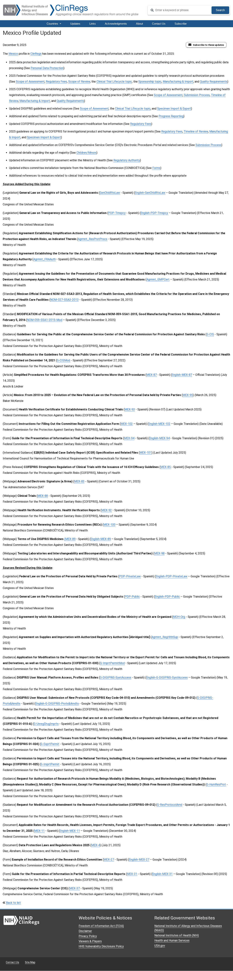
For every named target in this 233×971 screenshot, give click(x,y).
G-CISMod (63, 360)
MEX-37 (74, 888)
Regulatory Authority (126, 160)
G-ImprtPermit (50, 764)
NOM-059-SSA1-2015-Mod (44, 320)
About (139, 23)
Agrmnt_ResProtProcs (92, 239)
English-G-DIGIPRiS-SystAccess (167, 677)
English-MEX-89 (100, 539)
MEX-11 (39, 830)
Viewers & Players (90, 941)
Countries (53, 23)
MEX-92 (106, 510)
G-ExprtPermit (50, 744)
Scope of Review (79, 81)
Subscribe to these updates (208, 45)
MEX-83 (79, 481)
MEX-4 (95, 845)
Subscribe (181, 23)
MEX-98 (159, 553)
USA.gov (159, 945)
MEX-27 (109, 859)
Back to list (13, 902)
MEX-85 (165, 467)
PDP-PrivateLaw (130, 576)
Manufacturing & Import (178, 81)
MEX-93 (130, 409)
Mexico (13, 53)
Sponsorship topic (149, 81)
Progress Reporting (171, 116)
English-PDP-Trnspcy (154, 213)
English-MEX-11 (70, 830)
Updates (75, 23)
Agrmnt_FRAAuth (44, 259)
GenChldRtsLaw (110, 192)
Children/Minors (86, 152)
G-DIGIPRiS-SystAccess (115, 677)
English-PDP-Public (167, 596)
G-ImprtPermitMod (112, 663)
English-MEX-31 (162, 874)
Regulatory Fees (56, 81)
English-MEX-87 (182, 375)
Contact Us (158, 23)
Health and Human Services (171, 940)
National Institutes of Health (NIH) (176, 935)
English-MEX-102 (159, 424)
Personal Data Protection (47, 68)
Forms (156, 168)
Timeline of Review (196, 131)
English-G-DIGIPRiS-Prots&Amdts (57, 703)
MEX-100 (109, 524)
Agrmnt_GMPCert (157, 279)
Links (92, 23)
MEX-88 (42, 496)
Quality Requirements (213, 81)
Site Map (30, 962)
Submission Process (197, 95)
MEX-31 (132, 874)
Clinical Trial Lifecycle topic (114, 81)
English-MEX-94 (159, 438)
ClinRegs (36, 53)
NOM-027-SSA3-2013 (64, 299)
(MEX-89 (70, 539)
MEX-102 (127, 424)
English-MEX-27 (139, 859)
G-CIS (210, 334)
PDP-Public (132, 596)
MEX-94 (129, 438)
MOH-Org (179, 617)
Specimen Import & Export (174, 108)
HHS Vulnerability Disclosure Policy (101, 946)
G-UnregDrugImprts (46, 724)
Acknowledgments (116, 23)
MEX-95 (188, 395)
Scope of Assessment (30, 81)
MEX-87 (151, 375)
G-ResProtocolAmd (169, 804)
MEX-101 (146, 452)
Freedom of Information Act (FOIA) (101, 926)
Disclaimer (85, 931)
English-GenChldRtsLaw (150, 192)
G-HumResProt (216, 784)
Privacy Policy (88, 936)
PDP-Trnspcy (117, 213)
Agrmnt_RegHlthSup (164, 637)
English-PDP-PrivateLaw (171, 576)
